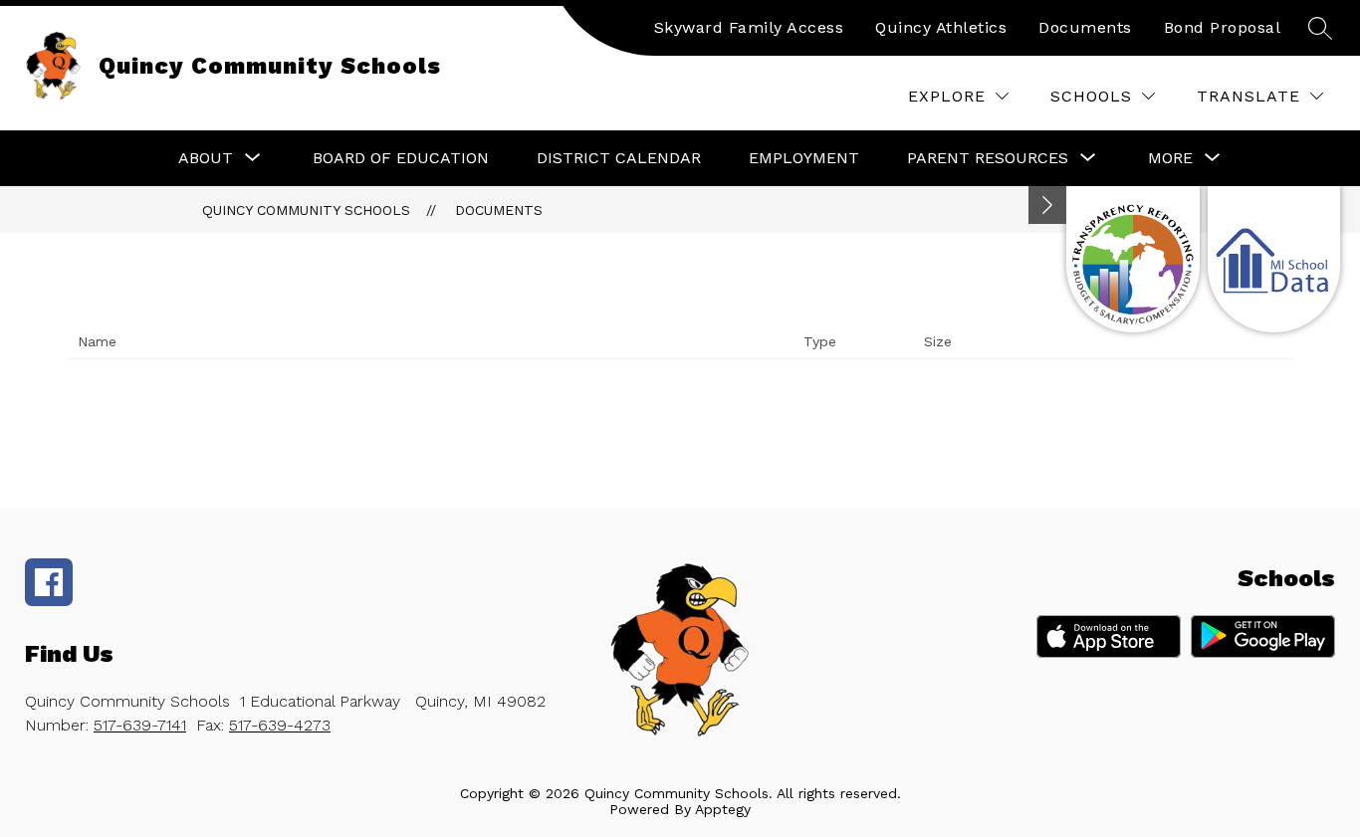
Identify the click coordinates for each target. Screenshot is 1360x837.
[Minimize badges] (1047, 205)
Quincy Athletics (941, 27)
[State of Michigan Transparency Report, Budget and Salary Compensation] (1132, 259)
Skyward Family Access (749, 27)
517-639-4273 (280, 725)
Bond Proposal (1222, 27)
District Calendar (619, 157)
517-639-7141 (140, 725)
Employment (804, 157)
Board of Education (401, 157)
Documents (1085, 27)
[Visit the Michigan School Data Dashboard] (1274, 259)
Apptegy (723, 809)
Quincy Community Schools (306, 210)
